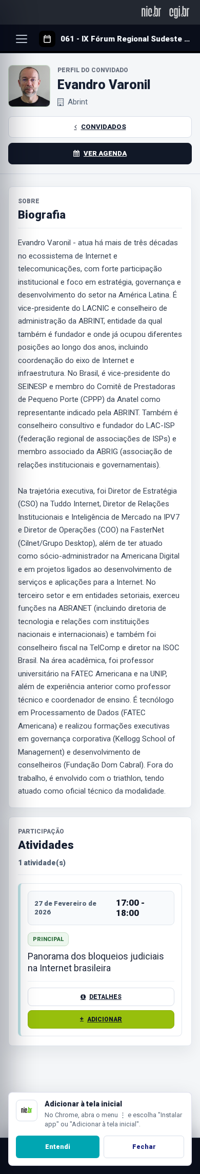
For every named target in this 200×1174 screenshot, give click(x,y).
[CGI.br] (179, 12)
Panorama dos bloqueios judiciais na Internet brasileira (96, 962)
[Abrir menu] (21, 39)
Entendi (57, 1146)
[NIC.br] (151, 12)
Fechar (144, 1146)
